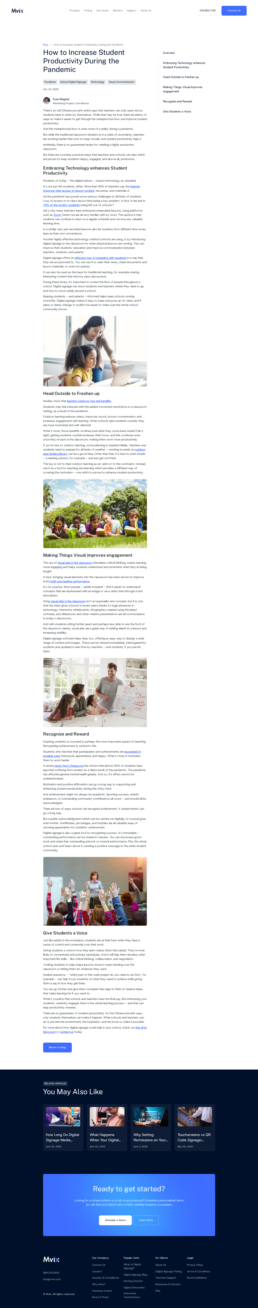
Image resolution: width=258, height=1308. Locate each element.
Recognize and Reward (177, 101)
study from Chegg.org (68, 766)
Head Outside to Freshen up (181, 77)
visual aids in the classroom (74, 563)
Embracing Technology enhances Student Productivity (184, 65)
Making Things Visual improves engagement (183, 89)
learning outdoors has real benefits (89, 401)
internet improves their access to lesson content (91, 188)
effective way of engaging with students (100, 258)
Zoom (57, 215)
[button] (75, 10)
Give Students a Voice (177, 111)
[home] (17, 11)
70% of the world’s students (61, 205)
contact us (67, 1032)
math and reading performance (69, 581)
